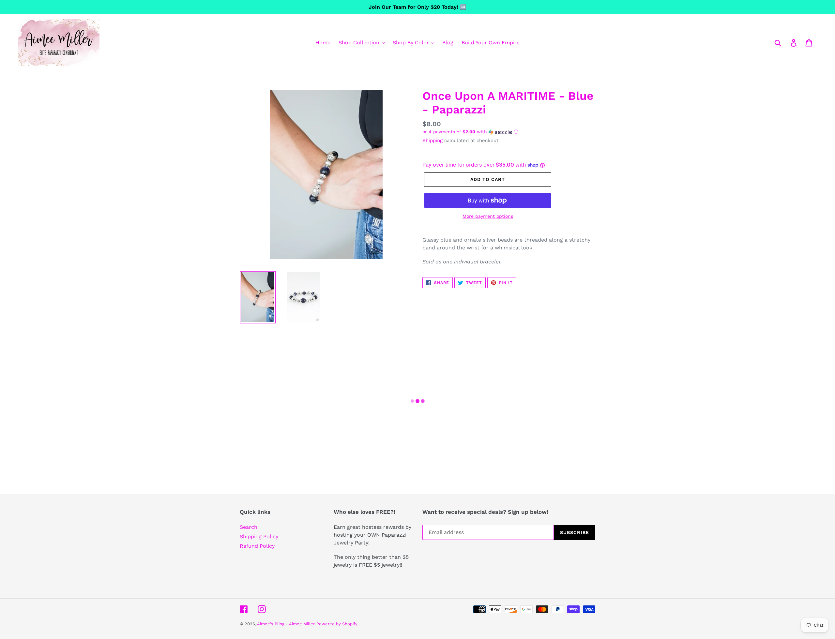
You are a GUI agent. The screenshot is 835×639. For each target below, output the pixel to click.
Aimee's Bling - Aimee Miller (286, 623)
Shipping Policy (259, 536)
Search (248, 527)
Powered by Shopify (336, 623)
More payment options (488, 216)
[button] (508, 132)
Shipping (432, 140)
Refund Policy (257, 546)
